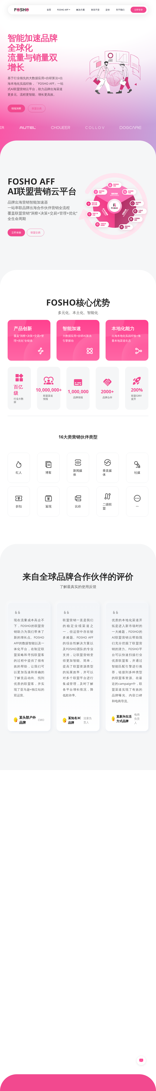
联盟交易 (37, 108)
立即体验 (16, 232)
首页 (49, 9)
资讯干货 (95, 9)
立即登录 (138, 9)
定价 (108, 9)
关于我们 (120, 9)
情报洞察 (16, 108)
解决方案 (80, 9)
